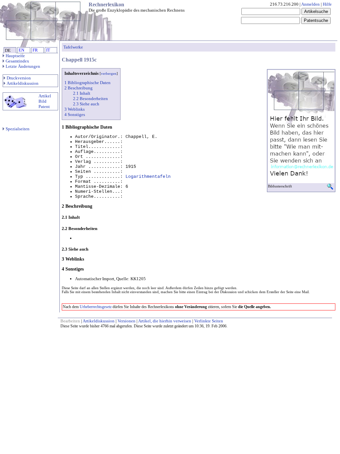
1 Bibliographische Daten (87, 82)
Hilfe (327, 4)
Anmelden (310, 4)
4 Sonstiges (74, 114)
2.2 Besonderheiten (90, 98)
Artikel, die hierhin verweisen (164, 320)
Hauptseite (15, 55)
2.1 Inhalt (81, 93)
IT (48, 50)
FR (35, 50)
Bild (42, 101)
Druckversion (19, 77)
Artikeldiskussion (23, 83)
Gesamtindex (17, 60)
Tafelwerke (73, 47)
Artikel (45, 95)
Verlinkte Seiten (208, 320)
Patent (44, 106)
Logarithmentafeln (148, 176)
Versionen (126, 320)
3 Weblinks (74, 109)
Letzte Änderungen (23, 66)
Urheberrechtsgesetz (96, 306)
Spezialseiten (18, 128)
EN (21, 50)
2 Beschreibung (78, 87)
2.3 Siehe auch (86, 103)
